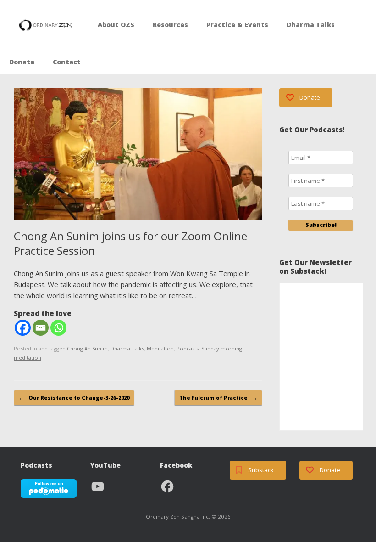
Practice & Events (237, 24)
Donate (21, 61)
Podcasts (188, 348)
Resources (170, 24)
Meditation (160, 348)
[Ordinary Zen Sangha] (45, 25)
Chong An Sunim (87, 348)
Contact (67, 61)
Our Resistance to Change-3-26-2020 (74, 397)
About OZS (116, 24)
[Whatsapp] (58, 328)
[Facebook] (23, 328)
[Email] (41, 328)
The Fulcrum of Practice (218, 397)
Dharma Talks (311, 24)
